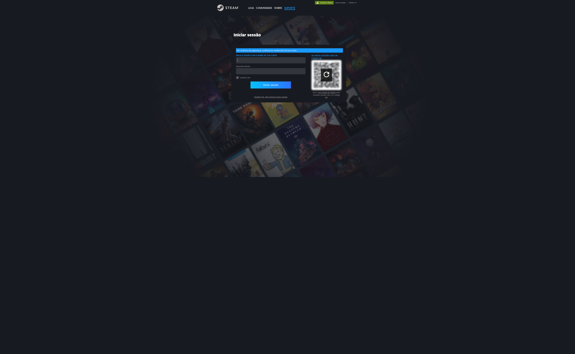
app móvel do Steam (327, 92)
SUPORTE (289, 7)
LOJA (251, 7)
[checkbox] (237, 77)
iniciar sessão (340, 3)
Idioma (351, 3)
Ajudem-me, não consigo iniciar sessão (270, 97)
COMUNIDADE (264, 7)
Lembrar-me (245, 78)
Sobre (278, 7)
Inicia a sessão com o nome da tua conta (256, 55)
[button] (326, 75)
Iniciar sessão (270, 84)
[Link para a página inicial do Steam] (228, 10)
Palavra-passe (243, 66)
